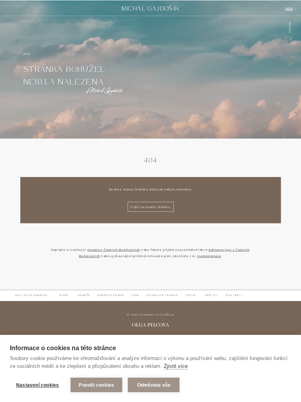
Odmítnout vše (154, 385)
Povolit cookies (96, 385)
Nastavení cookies (37, 385)
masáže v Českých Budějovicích (113, 250)
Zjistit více (176, 366)
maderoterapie (209, 256)
